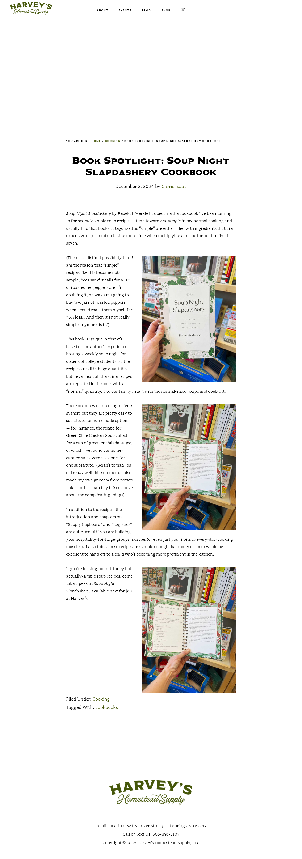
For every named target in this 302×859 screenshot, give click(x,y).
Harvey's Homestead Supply (30, 8)
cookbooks (106, 707)
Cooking (101, 699)
